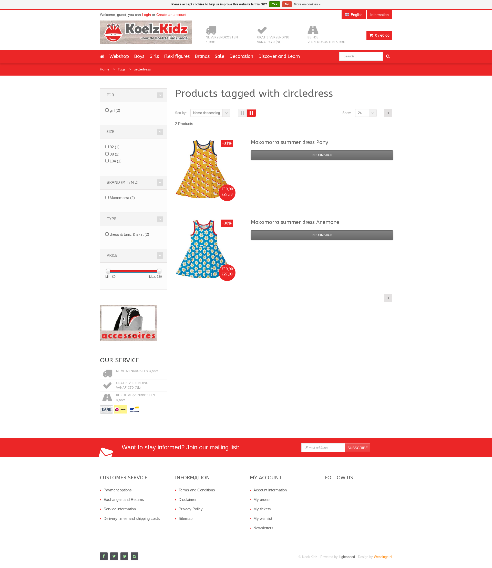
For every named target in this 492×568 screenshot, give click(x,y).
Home (104, 69)
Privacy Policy (191, 509)
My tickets (262, 509)
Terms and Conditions (197, 490)
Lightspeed (347, 557)
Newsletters (263, 528)
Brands (202, 56)
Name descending (206, 113)
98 (114, 154)
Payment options (118, 490)
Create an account (171, 15)
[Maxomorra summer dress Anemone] (203, 249)
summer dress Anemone (295, 222)
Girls (154, 56)
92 (114, 147)
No (287, 4)
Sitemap (185, 518)
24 (360, 113)
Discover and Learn (279, 56)
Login (146, 15)
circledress (142, 69)
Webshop (119, 56)
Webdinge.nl (383, 557)
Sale (219, 56)
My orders (262, 499)
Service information (120, 509)
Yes (274, 4)
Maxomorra (122, 197)
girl (115, 110)
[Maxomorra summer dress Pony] (203, 169)
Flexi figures (177, 56)
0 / (381, 35)
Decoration (241, 56)
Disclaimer (188, 499)
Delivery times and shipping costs (132, 518)
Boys (139, 56)
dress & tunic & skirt (129, 234)
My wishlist (262, 518)
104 (115, 161)
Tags (122, 69)
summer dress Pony (289, 142)
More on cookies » (307, 4)
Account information (270, 490)
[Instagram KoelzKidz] (134, 556)
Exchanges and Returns (124, 499)
